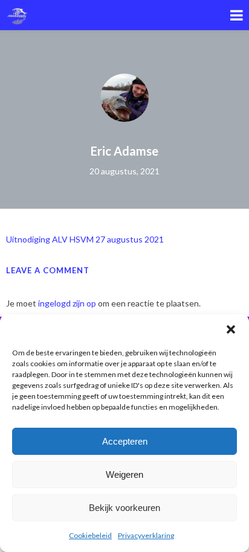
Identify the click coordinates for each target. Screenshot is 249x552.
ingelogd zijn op (67, 303)
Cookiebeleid (90, 535)
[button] (231, 329)
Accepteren (124, 441)
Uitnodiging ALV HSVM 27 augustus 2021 (85, 239)
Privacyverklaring (146, 535)
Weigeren (124, 474)
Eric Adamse (124, 151)
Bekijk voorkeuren (124, 508)
